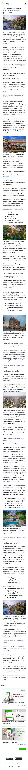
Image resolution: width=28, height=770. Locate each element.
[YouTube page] (12, 767)
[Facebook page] (9, 767)
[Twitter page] (15, 767)
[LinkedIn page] (19, 767)
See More (22, 749)
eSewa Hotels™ (11, 763)
